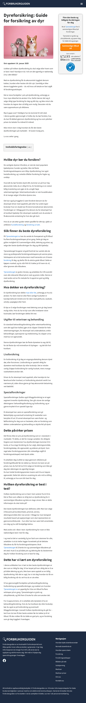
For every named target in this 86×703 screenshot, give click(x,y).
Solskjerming (60, 665)
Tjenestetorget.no (13, 236)
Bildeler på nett (61, 662)
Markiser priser (61, 673)
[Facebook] (4, 660)
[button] (81, 3)
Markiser (59, 669)
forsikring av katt (33, 224)
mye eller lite (31, 292)
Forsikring (59, 654)
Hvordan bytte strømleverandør (67, 643)
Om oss (58, 677)
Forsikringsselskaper (63, 658)
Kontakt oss (60, 681)
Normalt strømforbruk (63, 646)
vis (29, 147)
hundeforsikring (17, 224)
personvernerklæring (61, 694)
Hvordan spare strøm (63, 650)
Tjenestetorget (9, 272)
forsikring (7, 260)
